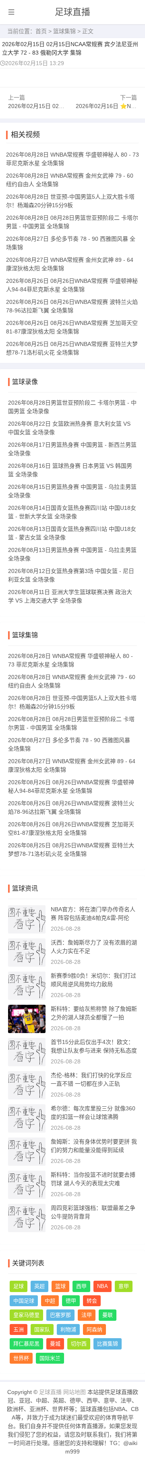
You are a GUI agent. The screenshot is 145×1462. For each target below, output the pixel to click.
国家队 (42, 1329)
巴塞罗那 (60, 1315)
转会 (92, 1301)
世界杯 (21, 1358)
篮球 (60, 1286)
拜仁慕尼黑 (26, 1344)
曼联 (107, 1315)
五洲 (18, 1329)
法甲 (86, 1315)
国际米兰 (49, 1358)
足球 (18, 1286)
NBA (102, 1286)
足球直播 (72, 12)
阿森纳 (94, 1329)
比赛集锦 (107, 1344)
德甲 (71, 1301)
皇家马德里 (26, 1315)
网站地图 (74, 1392)
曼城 (55, 1344)
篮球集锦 (64, 31)
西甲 (81, 1286)
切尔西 (79, 1344)
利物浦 (68, 1329)
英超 (39, 1286)
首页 (41, 31)
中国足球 (23, 1301)
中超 (50, 1301)
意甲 (123, 1286)
